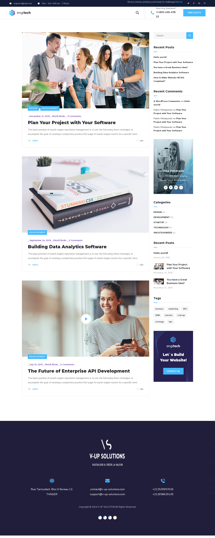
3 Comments (74, 116)
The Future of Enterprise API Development (79, 371)
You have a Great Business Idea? (171, 67)
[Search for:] (173, 35)
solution (169, 315)
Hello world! (160, 57)
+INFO (34, 140)
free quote (194, 12)
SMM (157, 315)
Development (50, 108)
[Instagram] (204, 3)
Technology (161, 227)
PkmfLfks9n (58, 116)
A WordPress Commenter (167, 101)
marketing (173, 308)
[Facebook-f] (194, 3)
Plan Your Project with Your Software (72, 122)
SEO (185, 308)
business (159, 308)
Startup (159, 222)
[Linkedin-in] (199, 3)
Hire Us (179, 2)
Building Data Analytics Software (67, 246)
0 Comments (76, 240)
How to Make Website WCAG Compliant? (169, 79)
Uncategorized (163, 232)
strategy (159, 321)
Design (33, 108)
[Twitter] (188, 3)
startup (181, 315)
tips (170, 321)
